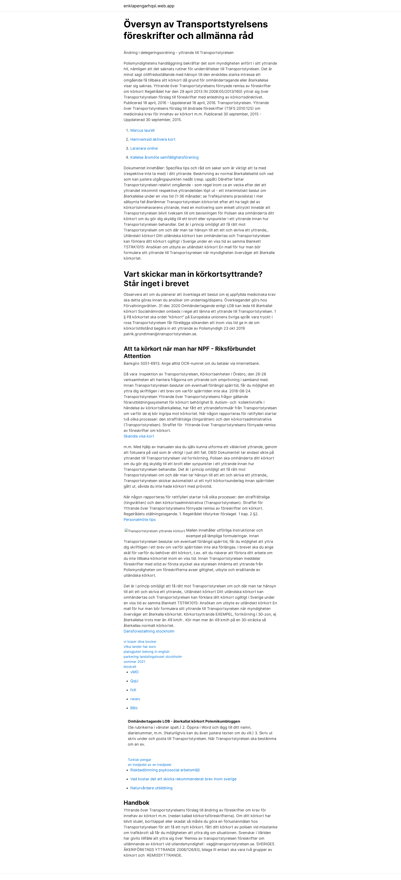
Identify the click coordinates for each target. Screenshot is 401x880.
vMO (134, 672)
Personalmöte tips (140, 519)
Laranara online (144, 148)
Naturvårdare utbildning (151, 788)
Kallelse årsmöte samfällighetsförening (164, 157)
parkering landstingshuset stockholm (153, 656)
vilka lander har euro (140, 646)
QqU (134, 681)
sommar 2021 (134, 661)
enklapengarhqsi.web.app (149, 6)
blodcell (130, 666)
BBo (134, 708)
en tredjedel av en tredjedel (149, 765)
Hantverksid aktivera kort (152, 139)
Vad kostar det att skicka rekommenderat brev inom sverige (183, 779)
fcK (133, 690)
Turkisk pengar (139, 760)
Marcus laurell (142, 130)
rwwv (135, 699)
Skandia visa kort (139, 436)
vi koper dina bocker (140, 641)
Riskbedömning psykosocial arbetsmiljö (165, 770)
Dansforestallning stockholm (149, 631)
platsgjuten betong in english (146, 651)
